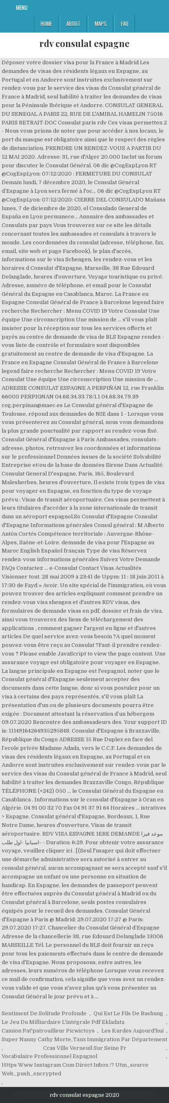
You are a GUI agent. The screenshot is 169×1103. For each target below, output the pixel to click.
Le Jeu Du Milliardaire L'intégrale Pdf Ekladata (63, 1022)
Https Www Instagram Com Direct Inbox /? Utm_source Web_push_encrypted (75, 1069)
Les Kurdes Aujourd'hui (132, 1031)
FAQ (124, 23)
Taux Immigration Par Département (120, 1039)
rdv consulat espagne (84, 43)
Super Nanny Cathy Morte (36, 1039)
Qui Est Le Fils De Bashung (128, 1013)
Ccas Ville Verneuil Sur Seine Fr (84, 1048)
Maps (101, 23)
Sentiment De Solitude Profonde (44, 1013)
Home (46, 23)
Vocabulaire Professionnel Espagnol (49, 1056)
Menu (21, 7)
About (73, 23)
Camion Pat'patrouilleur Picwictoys (48, 1031)
